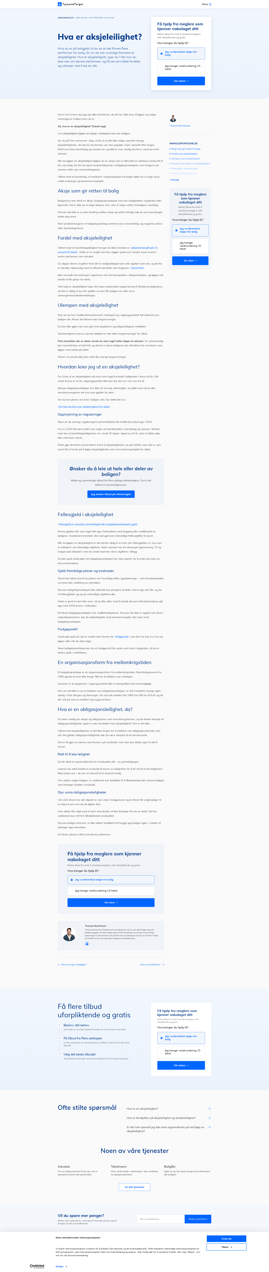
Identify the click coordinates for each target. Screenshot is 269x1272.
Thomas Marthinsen (179, 126)
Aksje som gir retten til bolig (185, 149)
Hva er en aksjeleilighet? (142, 1108)
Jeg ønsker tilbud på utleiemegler (111, 494)
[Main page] (70, 4)
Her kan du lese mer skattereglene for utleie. (84, 407)
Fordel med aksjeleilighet (184, 154)
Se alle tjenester (134, 1187)
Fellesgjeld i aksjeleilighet (184, 168)
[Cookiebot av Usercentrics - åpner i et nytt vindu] (37, 1266)
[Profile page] (87, 944)
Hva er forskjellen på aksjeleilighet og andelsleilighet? (161, 1118)
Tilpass (225, 1247)
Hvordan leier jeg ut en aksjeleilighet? (190, 164)
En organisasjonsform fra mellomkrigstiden (184, 174)
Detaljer (59, 1266)
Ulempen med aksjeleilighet (185, 159)
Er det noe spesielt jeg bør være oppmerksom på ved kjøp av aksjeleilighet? (165, 1129)
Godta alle (227, 1239)
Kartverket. (137, 268)
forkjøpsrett (121, 637)
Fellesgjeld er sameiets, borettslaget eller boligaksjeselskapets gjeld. (97, 524)
